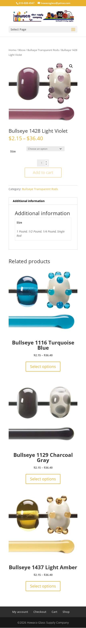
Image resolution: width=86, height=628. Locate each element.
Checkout (39, 612)
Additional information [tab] (29, 201)
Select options (43, 366)
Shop (66, 612)
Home (12, 50)
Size (13, 151)
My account (20, 612)
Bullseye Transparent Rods (43, 50)
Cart (54, 612)
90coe (21, 50)
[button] (71, 66)
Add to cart (43, 172)
